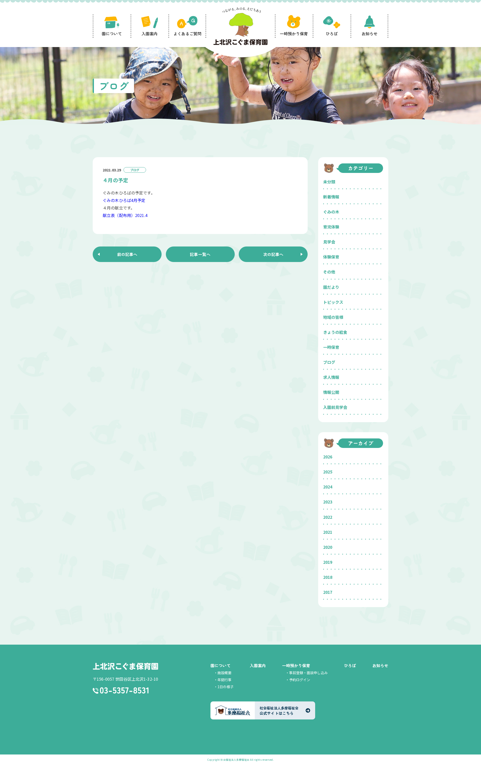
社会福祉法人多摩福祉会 (235, 759)
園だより (331, 287)
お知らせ (380, 665)
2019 (327, 562)
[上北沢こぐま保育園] (240, 27)
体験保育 (331, 257)
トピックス (333, 302)
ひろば (350, 665)
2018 (327, 577)
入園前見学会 (335, 407)
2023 (327, 502)
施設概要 (224, 672)
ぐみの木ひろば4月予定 (124, 200)
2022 (327, 517)
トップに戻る (469, 755)
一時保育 (331, 347)
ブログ (329, 362)
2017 (327, 592)
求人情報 (331, 377)
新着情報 (331, 197)
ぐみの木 (331, 212)
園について (220, 665)
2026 (327, 457)
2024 (327, 487)
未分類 (329, 182)
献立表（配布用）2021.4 (125, 215)
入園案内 (258, 665)
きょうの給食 (335, 332)
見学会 (329, 242)
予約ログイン (299, 679)
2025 (327, 472)
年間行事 (224, 679)
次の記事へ (273, 254)
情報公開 (331, 392)
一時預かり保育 (296, 665)
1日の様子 (225, 686)
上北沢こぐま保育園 (125, 666)
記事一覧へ (200, 254)
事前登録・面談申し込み (308, 672)
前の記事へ (127, 254)
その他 (329, 272)
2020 (327, 547)
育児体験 (331, 227)
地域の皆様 (333, 317)
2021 (327, 532)
